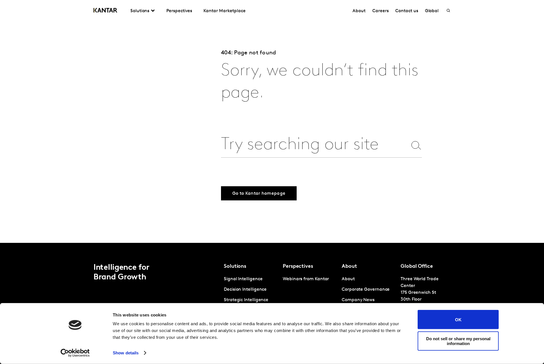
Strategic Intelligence (246, 300)
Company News (358, 300)
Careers (380, 11)
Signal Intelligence (243, 279)
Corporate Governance (366, 289)
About (359, 11)
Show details (126, 352)
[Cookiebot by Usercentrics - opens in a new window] (75, 353)
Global (432, 11)
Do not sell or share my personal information (458, 341)
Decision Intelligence (245, 289)
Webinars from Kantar (306, 279)
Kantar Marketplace (224, 11)
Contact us (406, 11)
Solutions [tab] (139, 11)
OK (458, 319)
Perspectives (179, 11)
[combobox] (314, 145)
